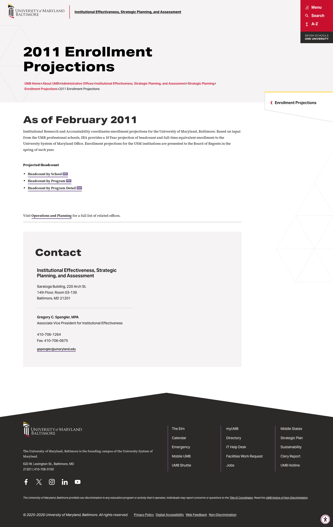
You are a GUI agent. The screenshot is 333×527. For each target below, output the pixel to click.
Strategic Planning (201, 84)
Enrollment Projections (40, 89)
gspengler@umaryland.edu (56, 349)
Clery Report (290, 456)
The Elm (178, 428)
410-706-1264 (49, 334)
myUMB (232, 428)
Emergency (181, 447)
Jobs (230, 465)
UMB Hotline (290, 465)
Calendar (179, 438)
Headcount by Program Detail (54, 188)
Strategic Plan (292, 438)
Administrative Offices (77, 84)
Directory (233, 438)
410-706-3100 (44, 469)
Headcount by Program (49, 181)
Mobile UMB (181, 456)
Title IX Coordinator (241, 497)
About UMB (51, 84)
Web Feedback (196, 515)
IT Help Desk (236, 447)
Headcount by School (47, 174)
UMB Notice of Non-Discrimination (287, 497)
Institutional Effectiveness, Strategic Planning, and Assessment (128, 12)
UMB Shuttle (181, 465)
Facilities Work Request (244, 456)
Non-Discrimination (222, 515)
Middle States (291, 428)
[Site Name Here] (36, 10)
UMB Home (32, 84)
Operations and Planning (51, 215)
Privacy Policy (144, 515)
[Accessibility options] (325, 519)
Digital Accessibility (170, 515)
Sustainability (291, 447)
